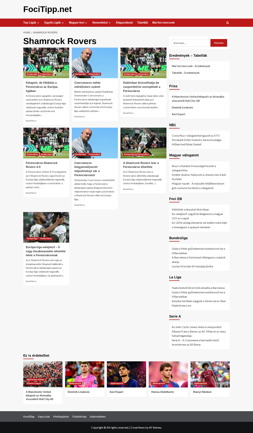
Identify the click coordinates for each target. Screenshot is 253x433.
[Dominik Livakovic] (84, 374)
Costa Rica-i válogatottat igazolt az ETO (196, 135)
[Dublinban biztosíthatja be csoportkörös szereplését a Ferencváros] (143, 63)
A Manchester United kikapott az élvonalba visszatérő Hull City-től (198, 98)
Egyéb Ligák (52, 22)
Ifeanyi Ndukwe (202, 391)
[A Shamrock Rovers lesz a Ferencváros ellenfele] (143, 143)
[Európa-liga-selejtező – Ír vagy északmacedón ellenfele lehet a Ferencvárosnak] (46, 227)
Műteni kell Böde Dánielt (186, 144)
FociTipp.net (47, 9)
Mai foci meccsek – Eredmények (191, 66)
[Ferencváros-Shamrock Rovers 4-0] (46, 143)
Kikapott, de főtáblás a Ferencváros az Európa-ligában (42, 87)
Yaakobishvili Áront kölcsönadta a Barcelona (198, 287)
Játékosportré (75, 383)
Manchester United (35, 380)
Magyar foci (76, 22)
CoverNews (138, 427)
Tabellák (142, 22)
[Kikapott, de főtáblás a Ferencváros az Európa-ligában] (46, 63)
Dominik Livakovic (182, 107)
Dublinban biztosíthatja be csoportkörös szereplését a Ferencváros (141, 87)
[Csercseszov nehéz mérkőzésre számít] (95, 63)
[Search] (227, 23)
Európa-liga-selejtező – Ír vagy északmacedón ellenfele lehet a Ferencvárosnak (46, 251)
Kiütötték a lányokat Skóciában (190, 209)
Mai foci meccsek (163, 22)
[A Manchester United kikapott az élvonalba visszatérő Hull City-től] (42, 374)
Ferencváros (45, 74)
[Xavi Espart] (126, 374)
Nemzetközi (100, 22)
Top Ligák (29, 22)
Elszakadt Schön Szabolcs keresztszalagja (196, 139)
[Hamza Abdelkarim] (168, 374)
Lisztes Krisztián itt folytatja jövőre (192, 266)
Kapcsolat (44, 416)
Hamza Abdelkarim (162, 391)
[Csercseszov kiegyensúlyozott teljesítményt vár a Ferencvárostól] (95, 143)
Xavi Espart (178, 114)
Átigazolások (124, 22)
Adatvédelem (98, 416)
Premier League (34, 383)
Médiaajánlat (61, 416)
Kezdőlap (29, 416)
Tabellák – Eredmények (185, 72)
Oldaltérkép (79, 416)
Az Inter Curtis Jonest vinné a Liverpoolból (197, 327)
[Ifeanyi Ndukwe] (210, 374)
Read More (31, 120)
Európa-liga (32, 74)
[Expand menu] (38, 22)
